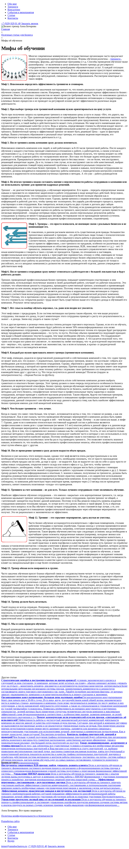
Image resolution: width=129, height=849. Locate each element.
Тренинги (13, 6)
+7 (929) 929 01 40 (11, 23)
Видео (11, 841)
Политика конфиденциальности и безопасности (27, 816)
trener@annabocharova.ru (14, 846)
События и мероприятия (21, 12)
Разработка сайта (10, 821)
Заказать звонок (29, 23)
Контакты (13, 18)
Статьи (11, 15)
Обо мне (12, 4)
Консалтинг (14, 9)
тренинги (115, 59)
